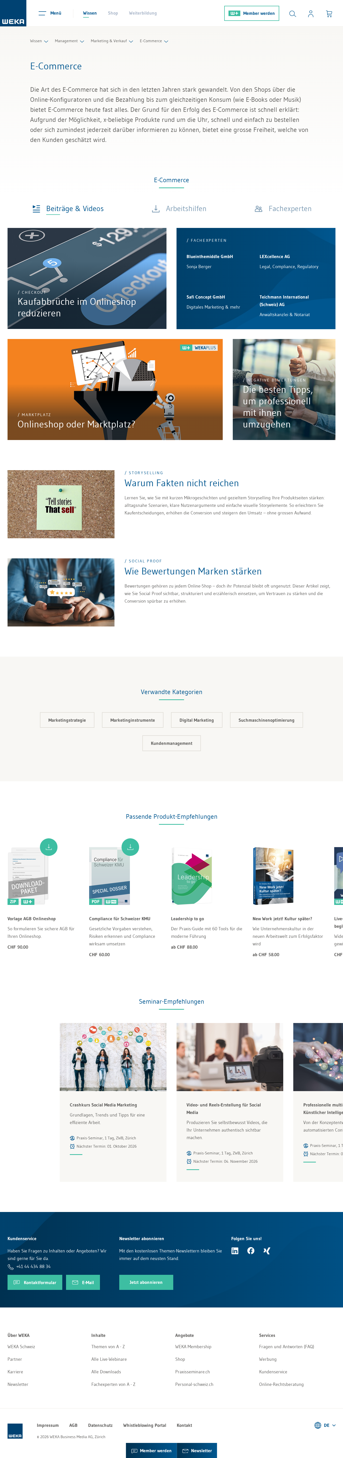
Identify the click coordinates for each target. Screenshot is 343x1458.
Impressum (48, 1425)
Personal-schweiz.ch (194, 1384)
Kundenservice (273, 1372)
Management (66, 40)
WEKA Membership (193, 1346)
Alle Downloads (106, 1372)
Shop (113, 13)
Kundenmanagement (171, 743)
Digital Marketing (197, 720)
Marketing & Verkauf (109, 40)
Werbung (268, 1359)
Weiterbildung (143, 13)
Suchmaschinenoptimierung (267, 720)
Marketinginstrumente (132, 720)
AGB (73, 1425)
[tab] (68, 208)
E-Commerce (151, 40)
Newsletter (18, 1384)
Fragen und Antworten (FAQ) (286, 1346)
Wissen (90, 13)
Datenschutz (100, 1425)
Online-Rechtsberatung (281, 1384)
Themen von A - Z (108, 1346)
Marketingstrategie (67, 720)
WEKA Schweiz (21, 1346)
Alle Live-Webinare (109, 1359)
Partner (15, 1359)
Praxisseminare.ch (192, 1372)
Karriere (15, 1372)
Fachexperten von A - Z (113, 1384)
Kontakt (184, 1425)
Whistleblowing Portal (144, 1425)
